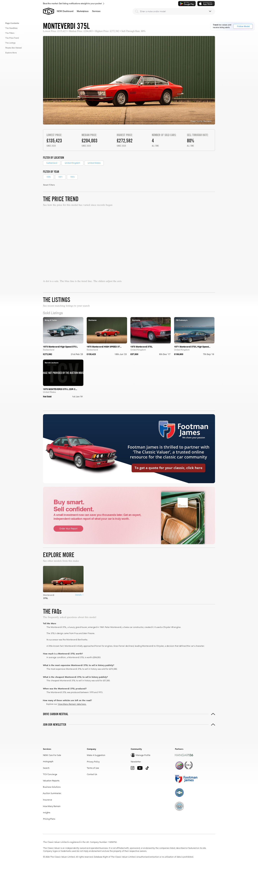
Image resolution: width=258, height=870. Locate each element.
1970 (48, 177)
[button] (83, 11)
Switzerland (51, 163)
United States (94, 163)
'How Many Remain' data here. (72, 704)
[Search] (136, 11)
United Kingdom (72, 163)
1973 (72, 177)
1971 (60, 177)
